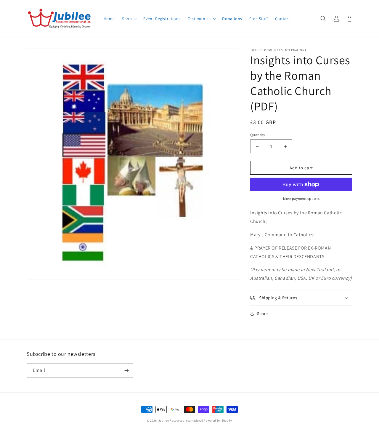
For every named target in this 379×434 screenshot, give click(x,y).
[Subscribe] (126, 370)
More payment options (301, 198)
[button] (129, 18)
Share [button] (262, 313)
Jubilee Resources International (180, 420)
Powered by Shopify (218, 420)
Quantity (257, 134)
